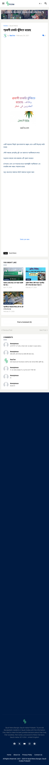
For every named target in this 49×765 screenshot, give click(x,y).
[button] (3, 3)
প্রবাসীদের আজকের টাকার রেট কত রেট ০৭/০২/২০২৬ (13, 308)
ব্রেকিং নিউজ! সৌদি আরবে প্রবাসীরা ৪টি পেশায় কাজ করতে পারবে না (35, 284)
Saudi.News (13, 26)
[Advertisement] (24, 64)
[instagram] (29, 744)
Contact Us (38, 755)
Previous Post (7, 330)
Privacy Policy (27, 755)
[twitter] (19, 744)
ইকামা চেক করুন (24, 239)
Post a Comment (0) (24, 322)
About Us (16, 755)
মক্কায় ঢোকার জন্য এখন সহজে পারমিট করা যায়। (13, 284)
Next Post (43, 330)
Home (5, 26)
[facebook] (14, 744)
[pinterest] (34, 744)
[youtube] (24, 744)
